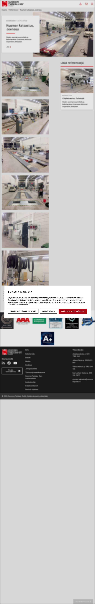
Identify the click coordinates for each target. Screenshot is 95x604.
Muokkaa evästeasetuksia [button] (23, 311)
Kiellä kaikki (48, 311)
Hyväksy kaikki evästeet (73, 311)
